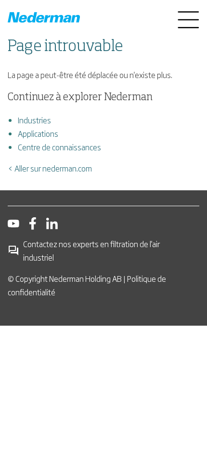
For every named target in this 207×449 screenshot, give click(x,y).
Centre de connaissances (59, 147)
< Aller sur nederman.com (50, 168)
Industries (34, 120)
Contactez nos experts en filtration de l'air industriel (91, 250)
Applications (38, 133)
